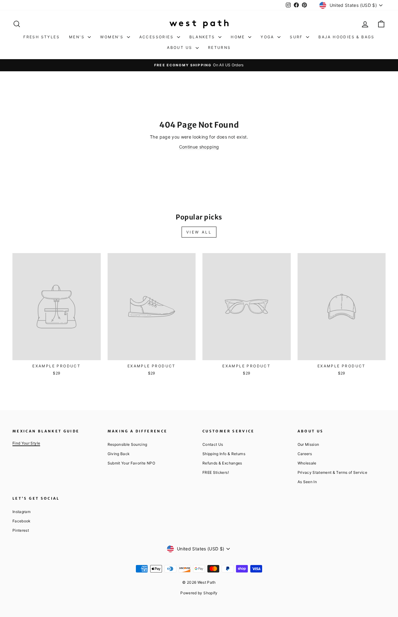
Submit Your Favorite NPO (131, 463)
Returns (219, 47)
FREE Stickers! (215, 472)
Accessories (157, 37)
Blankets (203, 37)
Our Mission (308, 444)
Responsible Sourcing (127, 444)
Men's (77, 37)
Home (239, 37)
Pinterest (20, 530)
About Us (180, 47)
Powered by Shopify (198, 593)
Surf (297, 37)
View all (199, 232)
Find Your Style (26, 443)
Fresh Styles (41, 37)
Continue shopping (199, 146)
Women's (112, 37)
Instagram (21, 511)
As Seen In (307, 481)
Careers (305, 453)
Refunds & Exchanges (222, 463)
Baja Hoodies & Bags (346, 37)
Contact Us (212, 444)
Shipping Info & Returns (223, 453)
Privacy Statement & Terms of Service (333, 472)
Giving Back (119, 453)
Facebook (21, 521)
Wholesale (307, 463)
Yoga (268, 37)
